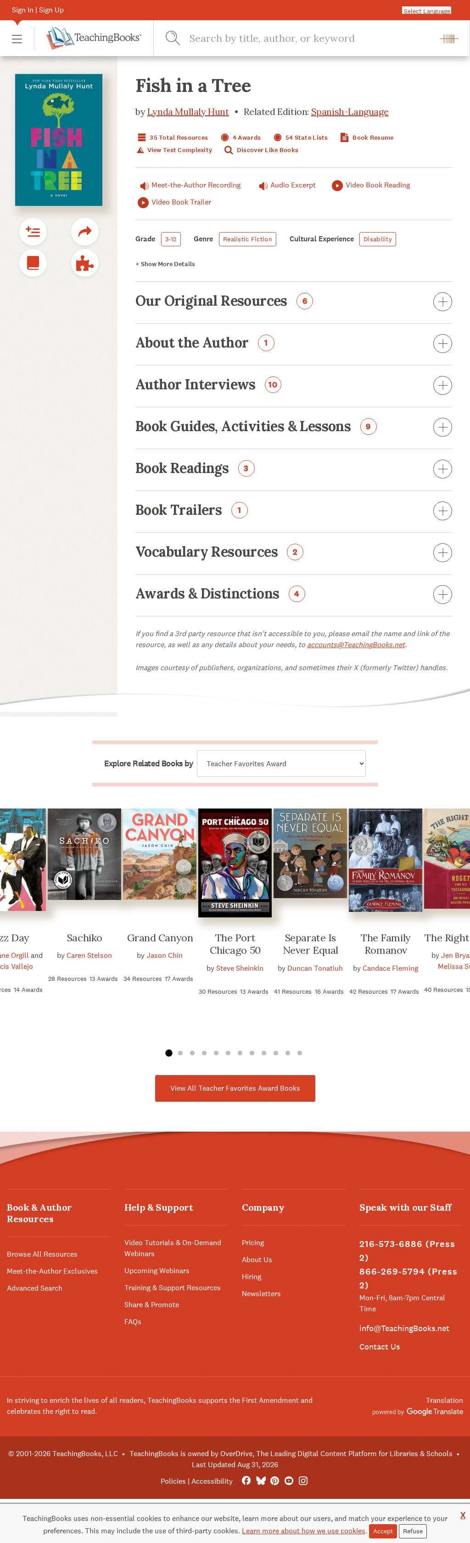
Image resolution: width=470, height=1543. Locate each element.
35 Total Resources (178, 137)
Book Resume (372, 137)
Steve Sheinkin (239, 968)
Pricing (253, 1242)
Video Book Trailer (181, 202)
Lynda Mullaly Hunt (188, 111)
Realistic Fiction (247, 239)
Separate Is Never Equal (310, 944)
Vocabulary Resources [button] (216, 552)
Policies (173, 1481)
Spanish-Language (350, 111)
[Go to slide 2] (180, 1053)
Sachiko (84, 937)
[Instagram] (303, 1481)
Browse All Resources (42, 1254)
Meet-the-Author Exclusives (52, 1271)
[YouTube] (289, 1481)
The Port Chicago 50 (235, 944)
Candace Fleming (390, 968)
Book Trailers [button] (188, 510)
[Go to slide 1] (168, 1053)
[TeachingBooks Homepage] (87, 38)
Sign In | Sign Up (38, 10)
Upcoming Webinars (157, 1270)
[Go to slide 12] (299, 1053)
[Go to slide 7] (240, 1053)
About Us (257, 1259)
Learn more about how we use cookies (303, 1531)
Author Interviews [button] (206, 385)
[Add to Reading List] (33, 231)
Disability (378, 239)
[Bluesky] (260, 1481)
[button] (17, 38)
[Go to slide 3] (192, 1053)
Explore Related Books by (148, 763)
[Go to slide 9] (264, 1053)
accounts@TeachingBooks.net (356, 644)
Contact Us (379, 1346)
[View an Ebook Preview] (33, 263)
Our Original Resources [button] (221, 301)
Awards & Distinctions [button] (217, 594)
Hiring (251, 1276)
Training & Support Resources (172, 1287)
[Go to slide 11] (287, 1053)
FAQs (132, 1322)
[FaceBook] (246, 1481)
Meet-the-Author (196, 185)
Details (165, 264)
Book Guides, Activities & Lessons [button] (253, 427)
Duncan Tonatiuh (315, 968)
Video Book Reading (378, 185)
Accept (383, 1531)
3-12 (171, 239)
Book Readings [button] (192, 469)
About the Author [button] (201, 343)
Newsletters (261, 1293)
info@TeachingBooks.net (404, 1328)
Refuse (413, 1531)
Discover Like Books (267, 150)
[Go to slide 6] (228, 1053)
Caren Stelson (89, 955)
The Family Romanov (386, 944)
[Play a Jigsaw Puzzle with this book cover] (85, 263)
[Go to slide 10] (275, 1053)
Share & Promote (151, 1305)
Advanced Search (34, 1288)
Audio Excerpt (293, 185)
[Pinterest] (275, 1481)
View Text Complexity (178, 150)
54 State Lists (306, 137)
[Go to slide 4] (204, 1053)
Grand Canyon (160, 937)
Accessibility (212, 1481)
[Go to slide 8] (252, 1053)
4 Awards (246, 137)
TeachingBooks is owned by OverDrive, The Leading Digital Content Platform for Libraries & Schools (291, 1453)
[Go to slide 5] (216, 1053)
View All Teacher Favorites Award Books (235, 1088)
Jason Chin (164, 955)
